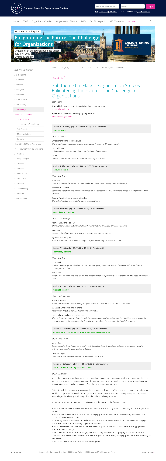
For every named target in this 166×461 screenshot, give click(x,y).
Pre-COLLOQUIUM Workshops (28, 144)
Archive (84, 68)
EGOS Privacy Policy (75, 452)
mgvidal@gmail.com (60, 109)
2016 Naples (18, 163)
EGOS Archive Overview (23, 70)
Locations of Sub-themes (29, 124)
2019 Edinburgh (19, 109)
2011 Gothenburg (20, 188)
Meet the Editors (24, 134)
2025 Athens (18, 79)
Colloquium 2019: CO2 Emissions (29, 149)
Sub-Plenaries (23, 129)
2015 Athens (18, 168)
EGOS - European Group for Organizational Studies (65, 68)
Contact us (54, 452)
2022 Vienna (18, 94)
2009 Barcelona (20, 198)
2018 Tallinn (18, 154)
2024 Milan (18, 84)
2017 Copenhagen (21, 158)
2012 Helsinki (19, 183)
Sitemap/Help (44, 452)
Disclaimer (63, 452)
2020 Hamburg (19, 104)
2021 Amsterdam (20, 99)
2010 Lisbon (18, 193)
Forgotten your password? (106, 11)
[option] (83, 44)
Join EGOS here (143, 11)
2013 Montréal (19, 178)
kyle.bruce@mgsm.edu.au (62, 116)
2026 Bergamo (19, 75)
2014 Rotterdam (20, 173)
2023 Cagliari (18, 89)
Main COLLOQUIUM (23, 114)
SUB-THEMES (23, 119)
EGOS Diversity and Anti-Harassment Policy (99, 452)
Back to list (58, 78)
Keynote (20, 139)
